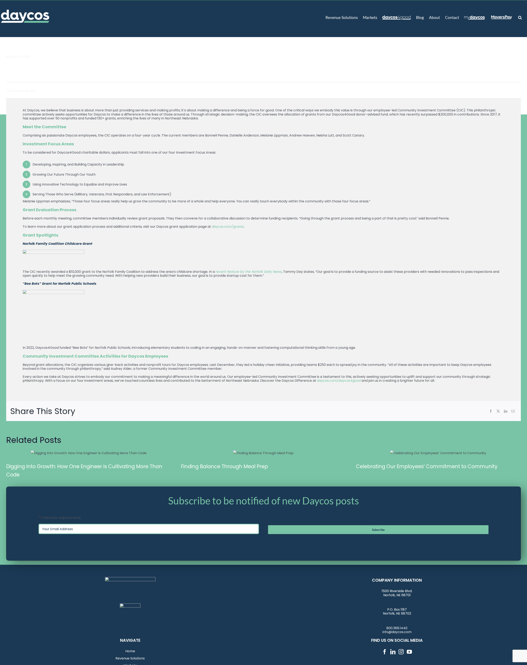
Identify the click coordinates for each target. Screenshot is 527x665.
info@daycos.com (397, 632)
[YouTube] (409, 651)
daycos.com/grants (228, 226)
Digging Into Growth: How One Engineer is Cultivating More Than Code (89, 453)
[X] (498, 411)
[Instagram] (401, 651)
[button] (520, 17)
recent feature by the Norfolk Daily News (249, 271)
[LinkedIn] (505, 411)
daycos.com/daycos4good (339, 380)
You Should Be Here (21, 90)
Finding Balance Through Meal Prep (263, 453)
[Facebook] (490, 411)
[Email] (513, 411)
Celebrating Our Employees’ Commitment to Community (438, 453)
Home (130, 651)
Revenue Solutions (130, 658)
